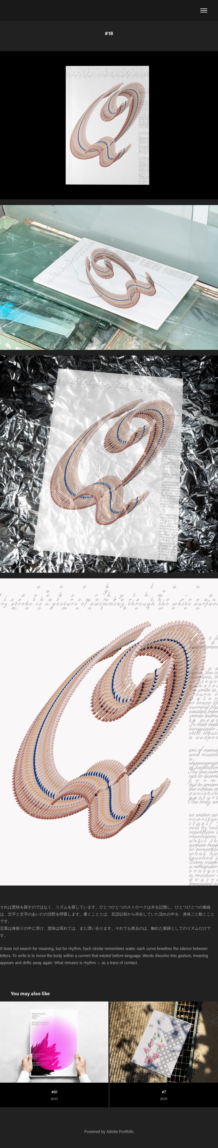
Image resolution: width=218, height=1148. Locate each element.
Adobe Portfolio (120, 1131)
